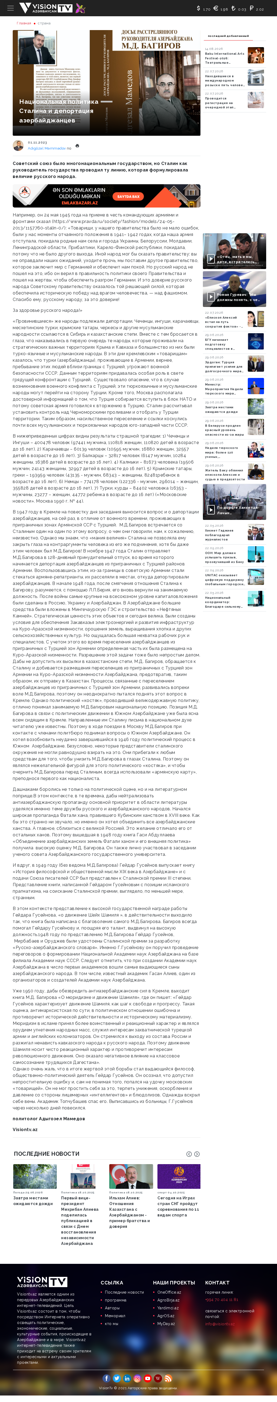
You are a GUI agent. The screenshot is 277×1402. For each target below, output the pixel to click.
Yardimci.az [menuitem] (168, 1308)
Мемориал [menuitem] (115, 1316)
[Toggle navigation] (10, 8)
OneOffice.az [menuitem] (169, 1292)
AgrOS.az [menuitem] (166, 1316)
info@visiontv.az (220, 1324)
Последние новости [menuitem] (124, 1292)
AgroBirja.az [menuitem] (168, 1300)
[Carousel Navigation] (193, 1154)
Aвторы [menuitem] (112, 1308)
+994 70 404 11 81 (221, 1299)
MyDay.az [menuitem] (166, 1324)
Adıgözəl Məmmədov (47, 148)
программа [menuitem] (116, 1300)
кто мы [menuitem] (111, 1324)
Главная (24, 23)
